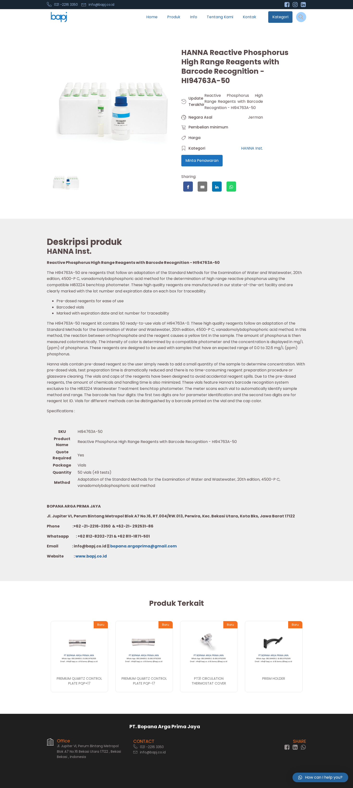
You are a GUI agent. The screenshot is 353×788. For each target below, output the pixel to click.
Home (152, 17)
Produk (173, 17)
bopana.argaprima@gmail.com (143, 546)
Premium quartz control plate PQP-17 (144, 681)
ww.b (84, 556)
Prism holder (273, 678)
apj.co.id (98, 556)
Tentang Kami (220, 17)
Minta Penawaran (202, 160)
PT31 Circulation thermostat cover (209, 681)
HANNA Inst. (252, 148)
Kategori (280, 17)
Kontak (249, 17)
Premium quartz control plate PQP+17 (79, 681)
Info (193, 17)
